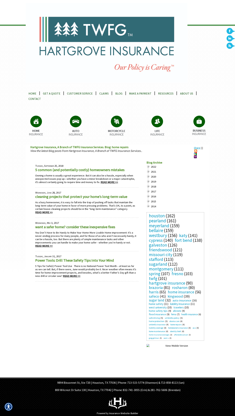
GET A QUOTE (112, 375)
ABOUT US (96, 375)
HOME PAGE (81, 375)
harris (154, 291)
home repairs (176, 324)
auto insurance (182, 300)
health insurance (189, 314)
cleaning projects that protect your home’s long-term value (81, 196)
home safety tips (158, 310)
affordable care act (181, 335)
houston (157, 216)
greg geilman (154, 338)
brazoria (156, 287)
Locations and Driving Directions (53, 85)
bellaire (156, 230)
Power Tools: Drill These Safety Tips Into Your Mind (74, 260)
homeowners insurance (178, 328)
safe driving (154, 317)
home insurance (181, 292)
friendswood (160, 250)
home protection (156, 321)
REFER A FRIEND (132, 375)
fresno (177, 273)
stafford (156, 259)
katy (183, 235)
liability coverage (156, 328)
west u (166, 338)
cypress (156, 240)
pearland (157, 221)
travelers (178, 307)
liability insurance (180, 304)
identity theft (175, 331)
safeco (154, 296)
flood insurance (157, 314)
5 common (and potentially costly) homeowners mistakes (79, 169)
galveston (158, 245)
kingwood (175, 296)
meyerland (159, 226)
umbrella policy (172, 317)
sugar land (156, 300)
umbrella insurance (157, 324)
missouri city (160, 254)
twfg (153, 278)
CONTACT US (151, 375)
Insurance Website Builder (123, 413)
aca (194, 328)
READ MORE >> (109, 182)
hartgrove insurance (167, 283)
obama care (174, 321)
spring (154, 273)
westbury (158, 235)
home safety (156, 304)
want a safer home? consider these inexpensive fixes (75, 227)
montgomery (161, 269)
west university (158, 307)
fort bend (183, 240)
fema (173, 314)
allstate (177, 310)
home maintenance (157, 331)
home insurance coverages (159, 335)
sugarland (158, 264)
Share (197, 147)
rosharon (180, 287)
